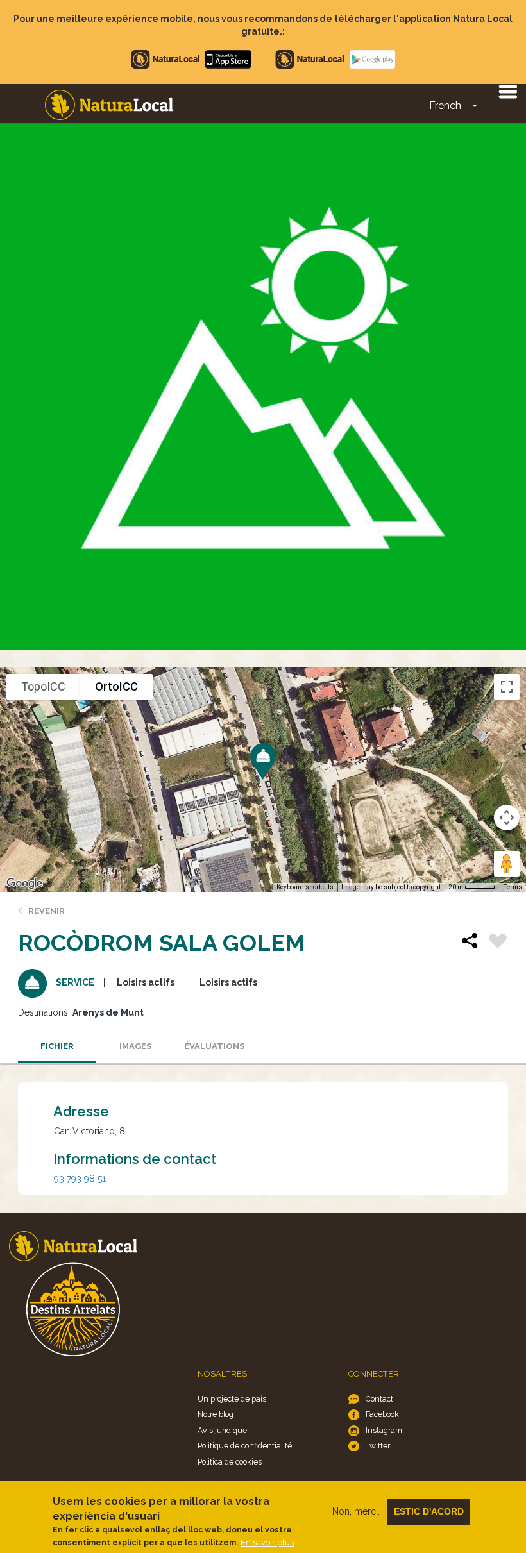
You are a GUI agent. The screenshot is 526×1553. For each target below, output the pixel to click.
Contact (379, 1399)
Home (109, 105)
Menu (507, 91)
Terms (513, 887)
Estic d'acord (429, 1511)
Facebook (382, 1414)
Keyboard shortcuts (305, 887)
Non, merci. (356, 1511)
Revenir (46, 911)
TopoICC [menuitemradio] (43, 686)
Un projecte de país (232, 1399)
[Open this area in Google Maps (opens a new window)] (24, 883)
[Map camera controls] (507, 817)
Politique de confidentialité (245, 1445)
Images (135, 1046)
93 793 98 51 (80, 1178)
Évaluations (214, 1046)
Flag (498, 942)
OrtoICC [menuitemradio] (116, 686)
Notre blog (215, 1414)
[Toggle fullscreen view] (507, 687)
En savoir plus (267, 1542)
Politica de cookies (230, 1461)
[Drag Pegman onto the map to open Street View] (507, 864)
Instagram (384, 1430)
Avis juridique (222, 1430)
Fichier (57, 1046)
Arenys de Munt (108, 1012)
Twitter (378, 1445)
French (445, 105)
